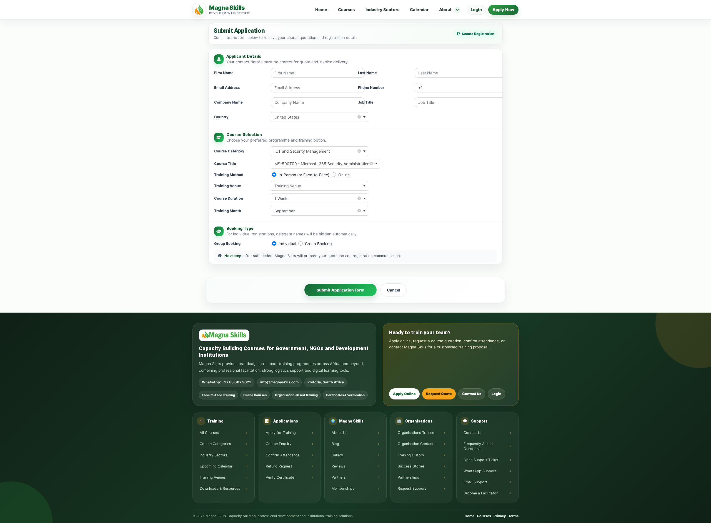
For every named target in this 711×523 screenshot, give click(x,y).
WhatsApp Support (480, 471)
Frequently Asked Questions (478, 446)
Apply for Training (281, 433)
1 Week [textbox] (317, 198)
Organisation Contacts (416, 444)
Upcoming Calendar (216, 466)
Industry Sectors (382, 9)
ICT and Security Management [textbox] (317, 151)
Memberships (343, 488)
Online (344, 174)
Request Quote (439, 394)
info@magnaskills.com (279, 382)
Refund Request (279, 466)
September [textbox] (317, 210)
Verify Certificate (280, 477)
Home (321, 9)
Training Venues (213, 477)
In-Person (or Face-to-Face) (304, 174)
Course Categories (215, 444)
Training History (411, 455)
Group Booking (318, 243)
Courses (346, 9)
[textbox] (319, 185)
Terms (513, 516)
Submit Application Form (340, 290)
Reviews (338, 466)
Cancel (393, 290)
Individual (287, 243)
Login (476, 9)
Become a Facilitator (481, 493)
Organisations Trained (416, 433)
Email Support (475, 482)
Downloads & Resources (220, 488)
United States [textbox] (317, 116)
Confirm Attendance (282, 455)
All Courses (209, 433)
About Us (339, 433)
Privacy (500, 516)
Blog (335, 444)
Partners (339, 477)
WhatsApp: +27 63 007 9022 (226, 382)
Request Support (412, 488)
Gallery (337, 455)
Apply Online (404, 394)
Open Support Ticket (481, 460)
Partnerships (408, 477)
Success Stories (411, 466)
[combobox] (319, 117)
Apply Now (503, 9)
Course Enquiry (278, 444)
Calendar (419, 9)
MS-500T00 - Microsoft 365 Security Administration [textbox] (323, 163)
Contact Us (471, 394)
